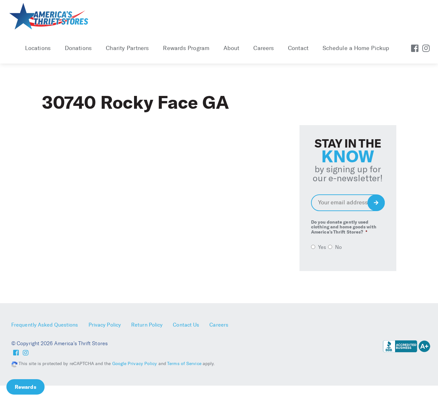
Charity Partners (127, 48)
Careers (263, 48)
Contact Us (186, 325)
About (231, 48)
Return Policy (147, 325)
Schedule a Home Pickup (356, 48)
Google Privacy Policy (134, 363)
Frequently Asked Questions (44, 325)
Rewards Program (186, 48)
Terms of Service (184, 363)
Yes (322, 247)
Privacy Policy (104, 325)
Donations (78, 48)
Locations (38, 48)
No (338, 247)
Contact (298, 48)
